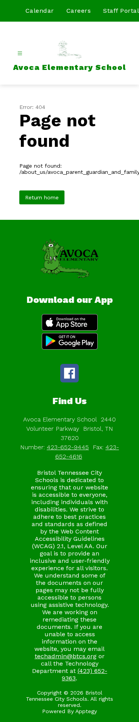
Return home (42, 197)
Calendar (39, 10)
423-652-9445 (68, 447)
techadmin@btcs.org (66, 656)
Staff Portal (121, 10)
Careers (78, 10)
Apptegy (86, 711)
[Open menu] (19, 53)
